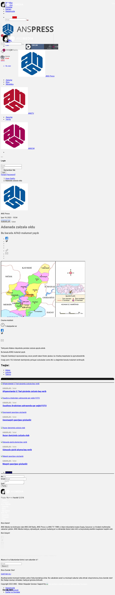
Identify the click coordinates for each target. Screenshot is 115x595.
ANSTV (31, 113)
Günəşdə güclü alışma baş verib (17, 450)
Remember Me (9, 170)
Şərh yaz (8, 472)
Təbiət (14, 221)
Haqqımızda (10, 11)
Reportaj (8, 117)
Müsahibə (9, 84)
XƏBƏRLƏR (6, 221)
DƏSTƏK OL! (6, 574)
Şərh (2, 484)
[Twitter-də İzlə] (2, 541)
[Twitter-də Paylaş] (6, 242)
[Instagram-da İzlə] (2, 548)
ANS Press (49, 76)
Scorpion (84, 584)
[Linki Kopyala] (6, 251)
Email (3, 479)
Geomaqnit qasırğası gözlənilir (17, 420)
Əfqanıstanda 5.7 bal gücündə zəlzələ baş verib (24, 391)
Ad (2, 476)
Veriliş (8, 119)
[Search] (14, 17)
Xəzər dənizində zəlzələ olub (16, 435)
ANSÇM (31, 148)
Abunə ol (5, 566)
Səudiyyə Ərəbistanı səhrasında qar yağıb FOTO (25, 405)
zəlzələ (8, 372)
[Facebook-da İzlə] (2, 538)
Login (3, 172)
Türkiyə (8, 374)
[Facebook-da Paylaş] (6, 239)
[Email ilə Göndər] (6, 254)
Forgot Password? (8, 175)
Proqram (5, 517)
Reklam (8, 9)
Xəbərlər (8, 80)
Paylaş (4, 486)
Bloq (7, 82)
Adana (7, 370)
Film (3, 519)
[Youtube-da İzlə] (2, 544)
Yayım (4, 500)
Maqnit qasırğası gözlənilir (15, 464)
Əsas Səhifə (10, 178)
